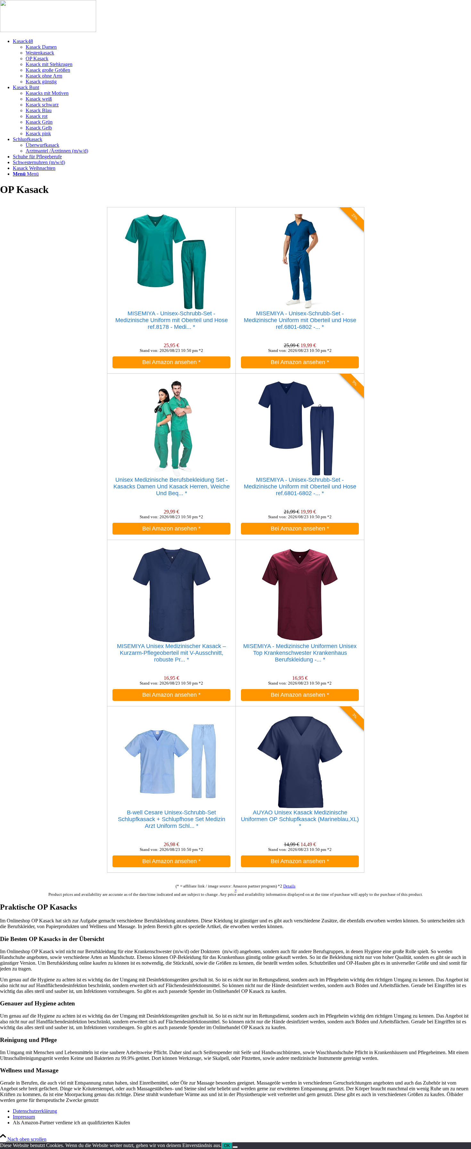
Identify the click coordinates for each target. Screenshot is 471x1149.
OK (227, 1145)
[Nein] (235, 1147)
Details (289, 886)
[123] (48, 30)
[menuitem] (242, 61)
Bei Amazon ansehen (171, 362)
